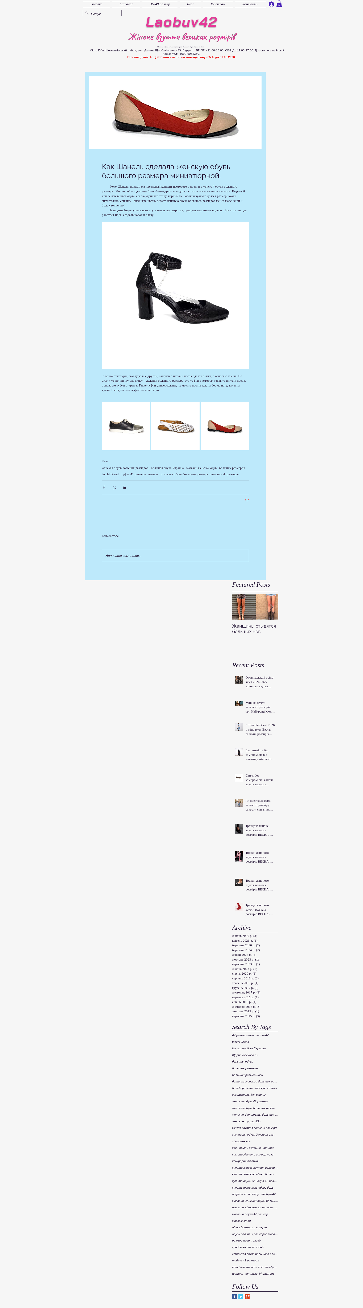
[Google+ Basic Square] (247, 1296)
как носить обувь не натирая (253, 1147)
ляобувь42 (268, 1194)
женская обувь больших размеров (125, 468)
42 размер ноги (243, 1035)
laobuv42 (262, 1035)
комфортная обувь (245, 1161)
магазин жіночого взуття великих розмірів (255, 1207)
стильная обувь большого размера (184, 474)
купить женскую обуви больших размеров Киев (255, 1174)
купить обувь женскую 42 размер (255, 1181)
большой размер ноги (247, 1075)
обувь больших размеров (249, 1227)
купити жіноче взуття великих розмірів (255, 1167)
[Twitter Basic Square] (240, 1296)
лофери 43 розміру (245, 1194)
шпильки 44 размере (224, 474)
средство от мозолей (248, 1247)
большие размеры (245, 1068)
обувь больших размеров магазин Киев (255, 1234)
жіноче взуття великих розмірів (254, 1127)
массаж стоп (241, 1220)
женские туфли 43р (246, 1121)
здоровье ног (241, 1141)
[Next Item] (272, 607)
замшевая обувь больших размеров (255, 1134)
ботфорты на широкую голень (254, 1088)
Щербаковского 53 (245, 1055)
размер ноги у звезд (246, 1240)
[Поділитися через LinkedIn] (124, 487)
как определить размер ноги (253, 1154)
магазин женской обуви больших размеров (215, 468)
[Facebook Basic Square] (234, 1296)
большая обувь (242, 1061)
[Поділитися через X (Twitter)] (114, 487)
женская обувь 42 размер (250, 1101)
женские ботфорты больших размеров (255, 1114)
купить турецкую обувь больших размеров (255, 1187)
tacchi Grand (110, 474)
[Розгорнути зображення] (126, 426)
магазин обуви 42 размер (250, 1214)
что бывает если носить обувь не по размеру (255, 1267)
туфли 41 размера (133, 474)
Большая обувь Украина (167, 468)
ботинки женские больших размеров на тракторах (255, 1081)
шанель (153, 474)
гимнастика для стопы (249, 1094)
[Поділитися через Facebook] (104, 487)
